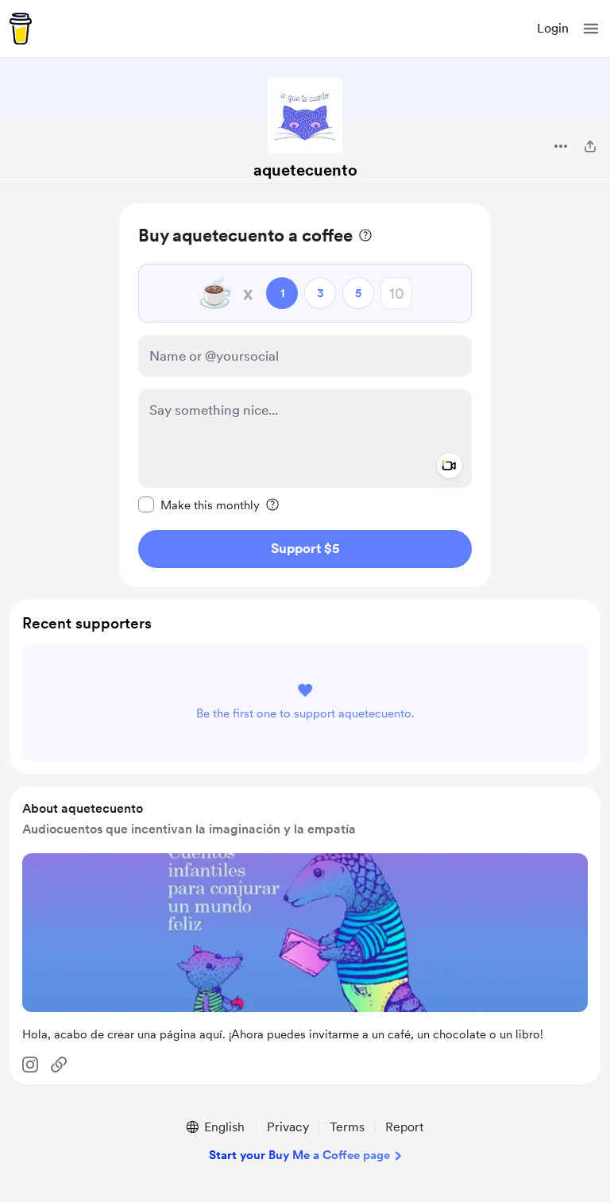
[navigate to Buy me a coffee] (21, 28)
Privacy (288, 1126)
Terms (347, 1126)
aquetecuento (305, 170)
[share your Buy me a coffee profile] (590, 146)
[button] (590, 28)
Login (553, 28)
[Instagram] (30, 1065)
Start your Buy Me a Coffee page (299, 1155)
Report (404, 1126)
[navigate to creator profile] (305, 116)
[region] (305, 395)
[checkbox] (199, 504)
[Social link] (59, 1065)
